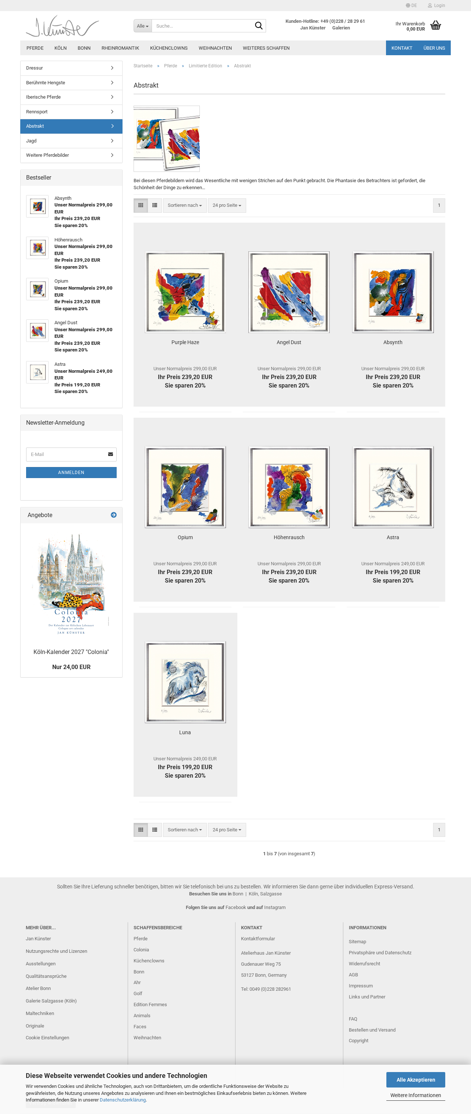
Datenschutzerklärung (123, 1100)
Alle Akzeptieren (416, 1080)
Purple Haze (185, 342)
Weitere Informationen (415, 1095)
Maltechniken (40, 1013)
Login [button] (438, 5)
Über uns (434, 48)
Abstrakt (35, 126)
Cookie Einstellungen (47, 1037)
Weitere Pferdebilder (47, 155)
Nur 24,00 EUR (71, 667)
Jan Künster (38, 938)
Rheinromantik (120, 48)
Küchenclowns (169, 48)
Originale (35, 1026)
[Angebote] (114, 515)
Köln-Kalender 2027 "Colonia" (71, 651)
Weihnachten (215, 48)
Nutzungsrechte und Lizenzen (56, 951)
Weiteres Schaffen (266, 48)
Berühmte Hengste (45, 82)
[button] (411, 5)
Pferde (34, 48)
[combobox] (185, 205)
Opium (185, 537)
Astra (393, 537)
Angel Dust (289, 342)
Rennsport (36, 111)
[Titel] (71, 584)
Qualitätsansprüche (46, 976)
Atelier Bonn (38, 988)
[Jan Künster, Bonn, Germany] (74, 25)
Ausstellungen (41, 963)
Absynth (393, 342)
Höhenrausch (289, 537)
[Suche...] (259, 26)
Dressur (34, 68)
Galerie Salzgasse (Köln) (51, 1001)
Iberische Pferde (43, 97)
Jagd (31, 141)
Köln (60, 48)
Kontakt (402, 48)
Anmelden (71, 472)
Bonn (84, 48)
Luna (185, 732)
